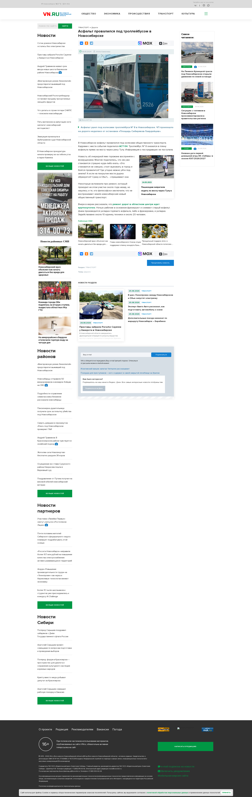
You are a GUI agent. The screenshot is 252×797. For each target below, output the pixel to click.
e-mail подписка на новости (177, 766)
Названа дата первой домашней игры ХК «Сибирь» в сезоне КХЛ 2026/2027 (197, 156)
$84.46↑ (66, 4)
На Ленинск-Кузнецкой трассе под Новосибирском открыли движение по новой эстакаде (196, 74)
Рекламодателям (82, 729)
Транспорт (166, 13)
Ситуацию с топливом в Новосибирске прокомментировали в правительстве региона (193, 114)
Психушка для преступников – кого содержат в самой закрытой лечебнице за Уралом (120, 373)
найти (65, 26)
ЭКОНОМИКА (187, 107)
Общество (88, 13)
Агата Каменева (103, 52)
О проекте (45, 729)
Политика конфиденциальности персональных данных (59, 786)
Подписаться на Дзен (94, 388)
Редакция (62, 729)
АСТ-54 (123, 146)
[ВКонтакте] (81, 43)
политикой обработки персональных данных (167, 792)
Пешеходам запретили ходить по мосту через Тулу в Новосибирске (156, 191)
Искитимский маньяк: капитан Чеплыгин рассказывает (105, 369)
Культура (188, 13)
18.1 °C (58, 4)
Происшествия (139, 13)
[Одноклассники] (86, 43)
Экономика (112, 13)
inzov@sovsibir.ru (115, 769)
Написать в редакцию (185, 747)
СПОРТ (186, 148)
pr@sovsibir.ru (75, 771)
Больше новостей (55, 166)
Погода (117, 729)
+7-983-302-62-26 (95, 771)
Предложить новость (160, 263)
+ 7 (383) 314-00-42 (78, 769)
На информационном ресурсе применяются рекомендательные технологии (68, 776)
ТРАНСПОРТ (98, 323)
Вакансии (103, 729)
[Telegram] (91, 43)
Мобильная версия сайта (173, 775)
